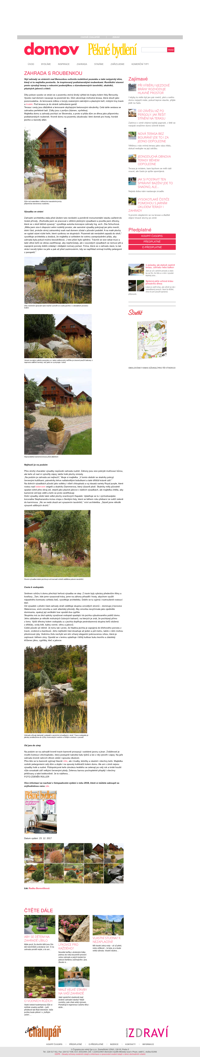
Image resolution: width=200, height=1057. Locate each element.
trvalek (29, 104)
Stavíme (98, 64)
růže (65, 761)
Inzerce (114, 1044)
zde (47, 786)
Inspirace (64, 64)
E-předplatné (152, 247)
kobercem (40, 486)
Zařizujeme (117, 64)
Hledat (171, 49)
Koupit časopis (152, 236)
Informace (148, 1044)
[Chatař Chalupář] (43, 1031)
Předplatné (152, 241)
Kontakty (130, 1044)
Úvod (31, 64)
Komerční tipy (140, 64)
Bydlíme (46, 64)
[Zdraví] (147, 1031)
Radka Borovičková (39, 888)
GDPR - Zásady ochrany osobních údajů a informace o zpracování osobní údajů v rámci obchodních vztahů (100, 1054)
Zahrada (82, 64)
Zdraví (115, 37)
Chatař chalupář (90, 37)
